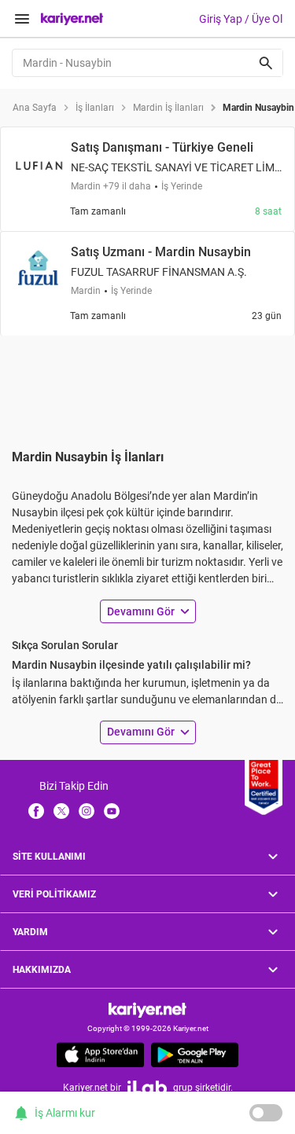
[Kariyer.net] (147, 1009)
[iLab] (147, 1087)
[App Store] (100, 1054)
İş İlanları (95, 107)
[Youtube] (112, 810)
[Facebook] (36, 810)
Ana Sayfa (35, 107)
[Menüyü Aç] (22, 18)
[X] (61, 810)
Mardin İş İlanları (168, 107)
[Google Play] (194, 1054)
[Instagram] (86, 810)
